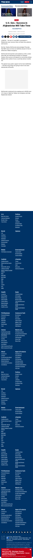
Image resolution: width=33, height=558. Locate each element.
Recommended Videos (7, 6)
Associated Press (16, 28)
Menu (31, 2)
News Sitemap (26, 539)
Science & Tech (20, 313)
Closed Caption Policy (23, 537)
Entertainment (19, 249)
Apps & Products (20, 351)
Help (30, 537)
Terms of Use (9, 536)
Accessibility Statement (17, 539)
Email (16, 37)
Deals (17, 292)
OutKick (3, 259)
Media (3, 249)
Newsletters (25, 532)
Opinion (17, 231)
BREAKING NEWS (5, 549)
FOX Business (5, 313)
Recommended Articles (21, 6)
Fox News (5, 2)
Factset (26, 547)
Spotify (27, 532)
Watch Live (18, 330)
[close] (30, 549)
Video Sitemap (9, 540)
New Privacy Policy (17, 536)
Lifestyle (18, 259)
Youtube (11, 532)
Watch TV (27, 1)
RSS (22, 532)
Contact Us (8, 539)
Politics (17, 214)
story (16, 20)
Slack (19, 532)
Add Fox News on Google (25, 36)
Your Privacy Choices (13, 537)
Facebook (2, 37)
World (3, 231)
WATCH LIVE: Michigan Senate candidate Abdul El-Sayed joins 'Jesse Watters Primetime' (16, 553)
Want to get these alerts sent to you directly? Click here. (14, 556)
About (3, 351)
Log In (22, 1)
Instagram (8, 532)
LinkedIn (16, 532)
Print (14, 37)
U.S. (2, 214)
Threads (8, 37)
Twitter (5, 37)
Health (3, 292)
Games (3, 330)
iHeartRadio (30, 532)
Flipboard (11, 37)
